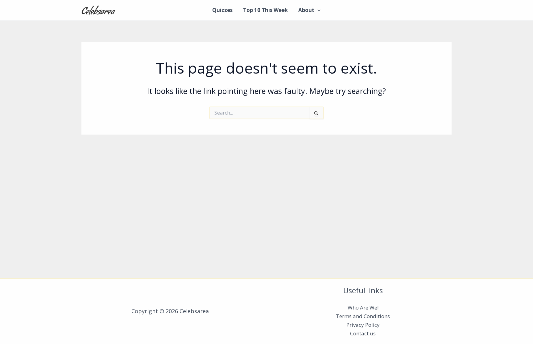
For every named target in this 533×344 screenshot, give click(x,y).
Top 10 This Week (265, 10)
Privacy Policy (363, 324)
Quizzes (222, 10)
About (306, 10)
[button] (317, 10)
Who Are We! (363, 307)
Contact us (363, 333)
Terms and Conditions (363, 316)
